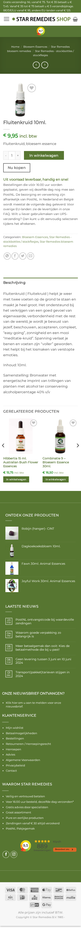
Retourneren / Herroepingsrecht (28, 744)
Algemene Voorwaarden (23, 760)
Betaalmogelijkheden (21, 733)
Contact (11, 770)
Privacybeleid (15, 765)
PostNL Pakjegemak (20, 828)
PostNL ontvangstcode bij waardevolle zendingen (45, 621)
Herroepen (13, 749)
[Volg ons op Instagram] (13, 854)
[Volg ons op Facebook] (6, 854)
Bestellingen (15, 738)
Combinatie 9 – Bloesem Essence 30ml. (56, 462)
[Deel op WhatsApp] (7, 256)
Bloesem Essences (35, 46)
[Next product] (36, 65)
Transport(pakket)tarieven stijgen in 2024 (43, 674)
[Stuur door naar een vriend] (30, 256)
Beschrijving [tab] (14, 283)
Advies (10, 754)
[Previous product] (44, 65)
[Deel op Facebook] (15, 256)
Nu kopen (17, 168)
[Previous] (3, 454)
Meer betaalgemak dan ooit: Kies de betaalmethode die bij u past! (43, 648)
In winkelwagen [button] (16, 479)
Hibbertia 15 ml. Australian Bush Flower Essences (20, 462)
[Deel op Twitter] (22, 256)
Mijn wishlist (14, 727)
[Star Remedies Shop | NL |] (41, 19)
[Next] (77, 454)
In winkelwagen (44, 155)
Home (15, 46)
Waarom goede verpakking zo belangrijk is (38, 634)
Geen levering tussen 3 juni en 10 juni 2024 (43, 661)
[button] (6, 19)
